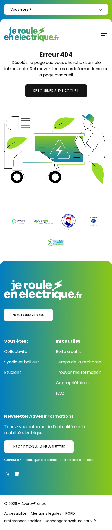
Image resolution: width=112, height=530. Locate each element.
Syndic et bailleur (21, 362)
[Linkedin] (17, 474)
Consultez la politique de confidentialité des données (49, 460)
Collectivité (15, 352)
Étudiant (12, 372)
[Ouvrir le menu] (103, 34)
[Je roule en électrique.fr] (31, 34)
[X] (7, 474)
